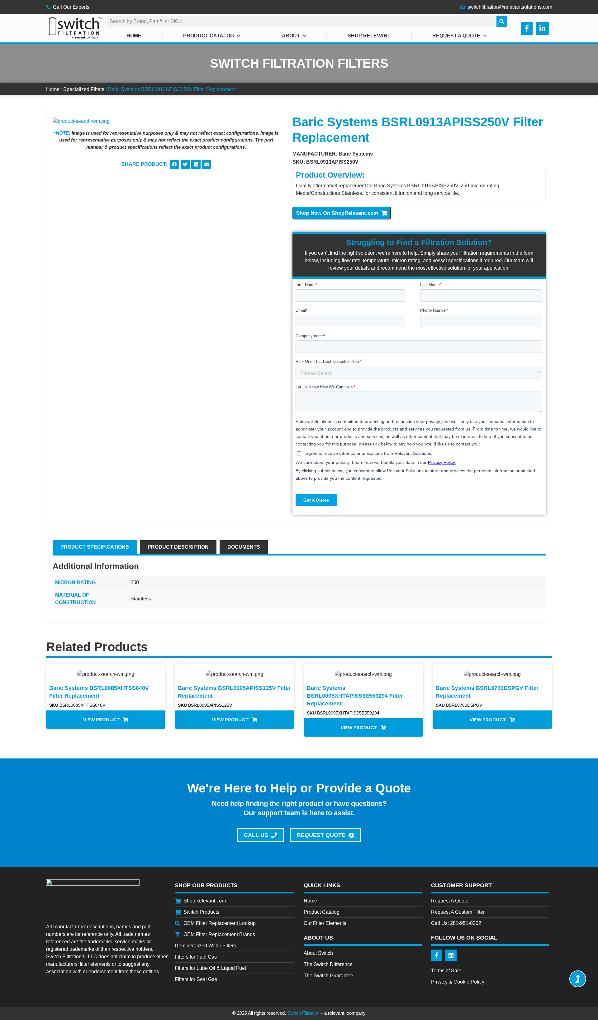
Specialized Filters (83, 89)
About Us (318, 938)
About (291, 35)
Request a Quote (456, 35)
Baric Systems (356, 153)
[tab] (95, 547)
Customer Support (461, 885)
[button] (174, 164)
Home (133, 35)
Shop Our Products (206, 885)
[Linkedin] (451, 955)
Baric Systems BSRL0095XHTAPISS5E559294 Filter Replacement (355, 696)
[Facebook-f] (436, 955)
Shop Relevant (369, 35)
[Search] (501, 21)
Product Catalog (208, 35)
